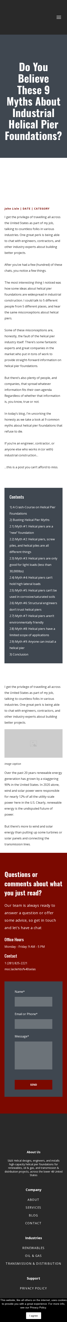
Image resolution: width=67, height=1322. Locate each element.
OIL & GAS (33, 1256)
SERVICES (33, 1207)
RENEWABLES (33, 1248)
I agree (33, 1315)
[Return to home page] (21, 17)
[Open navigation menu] (59, 17)
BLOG (33, 1215)
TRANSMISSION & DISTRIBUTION (33, 1264)
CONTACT (33, 1223)
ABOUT (33, 1200)
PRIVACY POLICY (33, 1288)
